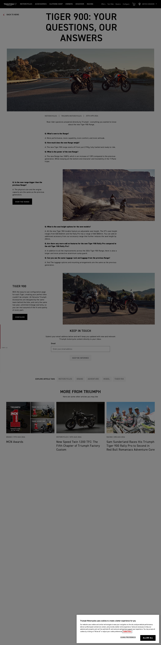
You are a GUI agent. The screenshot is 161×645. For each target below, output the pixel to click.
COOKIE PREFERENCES (128, 637)
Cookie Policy (127, 631)
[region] (118, 629)
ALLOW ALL (148, 638)
